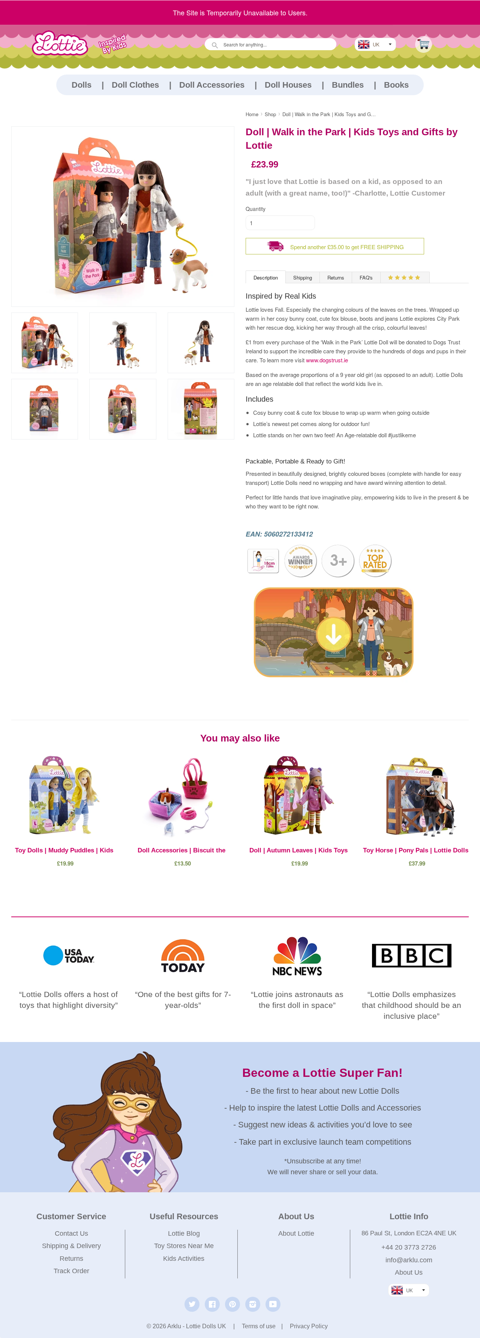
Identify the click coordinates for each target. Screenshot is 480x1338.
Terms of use (259, 1326)
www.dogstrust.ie (327, 360)
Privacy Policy (309, 1326)
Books (396, 85)
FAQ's (366, 277)
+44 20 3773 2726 (408, 1247)
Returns (335, 277)
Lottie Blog (184, 1233)
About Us (409, 1272)
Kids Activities (183, 1258)
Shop (270, 114)
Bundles (348, 85)
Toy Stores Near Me (184, 1246)
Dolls (82, 85)
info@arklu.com (409, 1260)
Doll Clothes (135, 85)
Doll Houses (288, 85)
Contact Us (71, 1233)
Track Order (71, 1271)
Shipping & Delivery (71, 1246)
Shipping (302, 277)
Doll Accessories (211, 85)
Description (266, 277)
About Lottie (296, 1233)
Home (252, 114)
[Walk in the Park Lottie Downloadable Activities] (336, 681)
